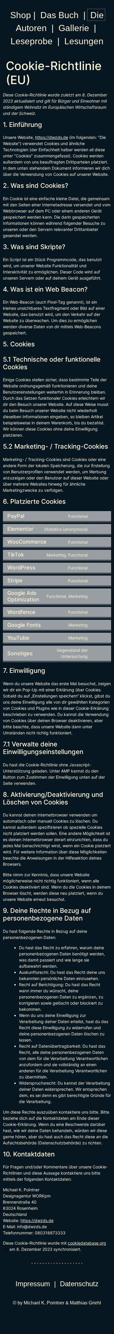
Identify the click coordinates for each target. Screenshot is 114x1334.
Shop (20, 15)
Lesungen (83, 41)
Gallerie (73, 28)
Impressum (32, 1284)
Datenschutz (79, 1284)
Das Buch (59, 15)
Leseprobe (32, 41)
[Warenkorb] (96, 15)
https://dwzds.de (51, 137)
